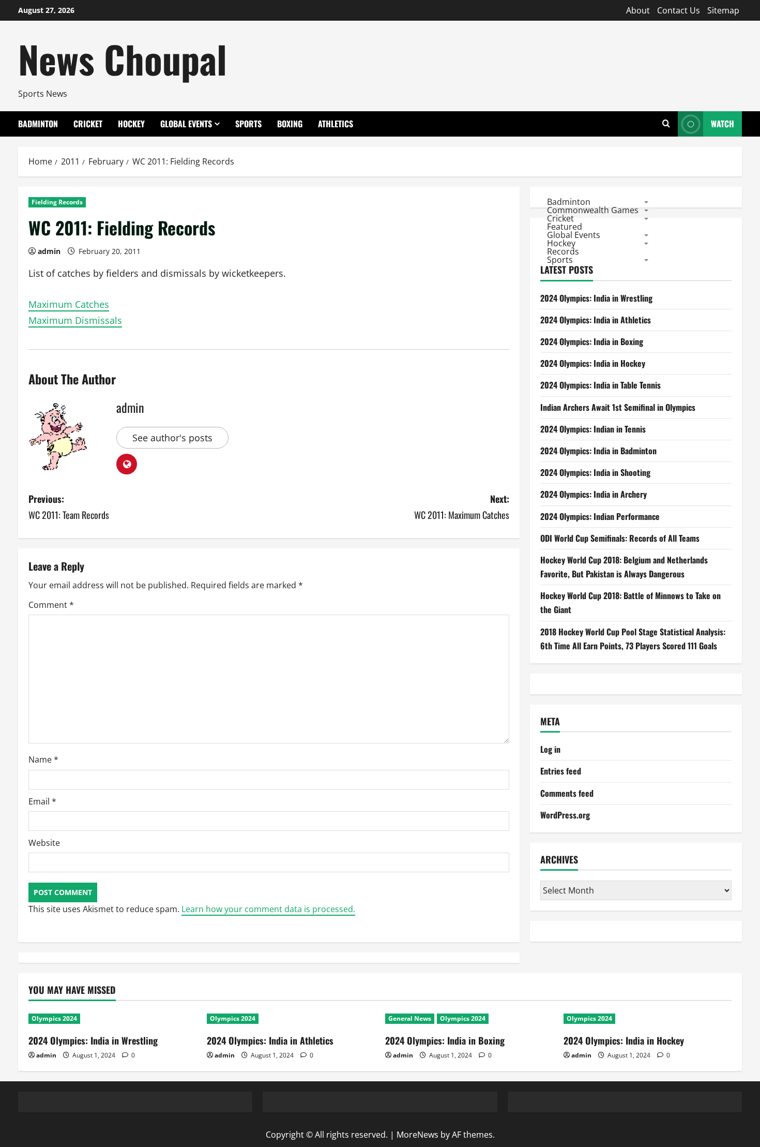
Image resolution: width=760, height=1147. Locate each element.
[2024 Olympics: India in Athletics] (291, 1018)
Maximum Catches (68, 304)
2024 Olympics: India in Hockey (592, 363)
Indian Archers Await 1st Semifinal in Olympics (617, 407)
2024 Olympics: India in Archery (593, 494)
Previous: (68, 507)
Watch (722, 123)
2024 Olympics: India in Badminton (598, 450)
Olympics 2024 (54, 1018)
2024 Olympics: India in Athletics (595, 320)
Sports (248, 123)
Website (44, 842)
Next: (461, 507)
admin (49, 251)
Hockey (131, 123)
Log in (550, 749)
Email (42, 801)
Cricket (87, 123)
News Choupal (122, 58)
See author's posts (172, 437)
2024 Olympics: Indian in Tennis (593, 429)
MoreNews (417, 1134)
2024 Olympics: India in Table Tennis (600, 385)
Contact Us (678, 10)
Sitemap (723, 10)
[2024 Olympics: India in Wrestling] (112, 1018)
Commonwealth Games (593, 209)
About (638, 10)
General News (409, 1018)
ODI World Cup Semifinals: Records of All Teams (620, 538)
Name (43, 759)
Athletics (335, 123)
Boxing (289, 123)
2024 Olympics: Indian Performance (600, 516)
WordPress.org (565, 815)
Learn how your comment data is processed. (268, 909)
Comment (51, 604)
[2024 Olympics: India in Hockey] (648, 1018)
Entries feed (560, 771)
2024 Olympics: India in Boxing (591, 341)
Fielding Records (57, 202)
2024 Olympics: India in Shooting (595, 472)
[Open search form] (666, 124)
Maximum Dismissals (75, 320)
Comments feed (567, 793)
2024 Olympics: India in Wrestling (596, 298)
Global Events (186, 123)
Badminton (38, 123)
